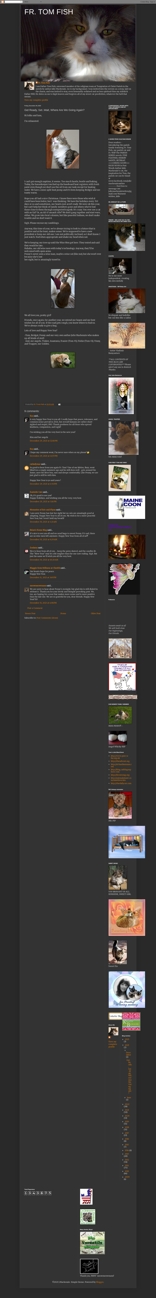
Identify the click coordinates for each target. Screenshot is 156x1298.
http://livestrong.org (120, 775)
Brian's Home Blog (38, 530)
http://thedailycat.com (121, 783)
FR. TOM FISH (48, 12)
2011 (127, 1165)
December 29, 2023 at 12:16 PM (44, 441)
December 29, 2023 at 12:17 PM (44, 456)
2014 (127, 1150)
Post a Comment (35, 608)
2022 (127, 1104)
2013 (127, 1154)
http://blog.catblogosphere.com (121, 770)
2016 (127, 1139)
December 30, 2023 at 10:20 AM (44, 560)
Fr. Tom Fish (44, 83)
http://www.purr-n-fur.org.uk (120, 757)
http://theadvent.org (120, 761)
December (128, 1053)
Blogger (99, 1282)
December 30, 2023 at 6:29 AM (43, 539)
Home (63, 613)
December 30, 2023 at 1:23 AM (43, 522)
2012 (127, 1160)
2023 (127, 1045)
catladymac (35, 464)
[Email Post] (59, 404)
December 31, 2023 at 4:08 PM (43, 603)
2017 (127, 1133)
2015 (127, 1144)
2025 (127, 1039)
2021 (127, 1110)
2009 (127, 1177)
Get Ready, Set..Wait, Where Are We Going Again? (129, 1076)
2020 (127, 1116)
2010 (127, 1171)
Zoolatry (34, 548)
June (129, 1097)
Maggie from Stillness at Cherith (45, 568)
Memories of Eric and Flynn (43, 510)
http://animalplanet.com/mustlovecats (121, 779)
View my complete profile (36, 100)
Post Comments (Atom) (47, 618)
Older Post (96, 613)
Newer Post (30, 613)
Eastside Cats (36, 492)
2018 (127, 1127)
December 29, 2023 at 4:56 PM (43, 484)
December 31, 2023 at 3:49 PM (43, 577)
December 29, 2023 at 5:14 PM (43, 501)
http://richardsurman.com (121, 765)
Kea (31, 416)
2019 (127, 1121)
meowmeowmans (38, 585)
